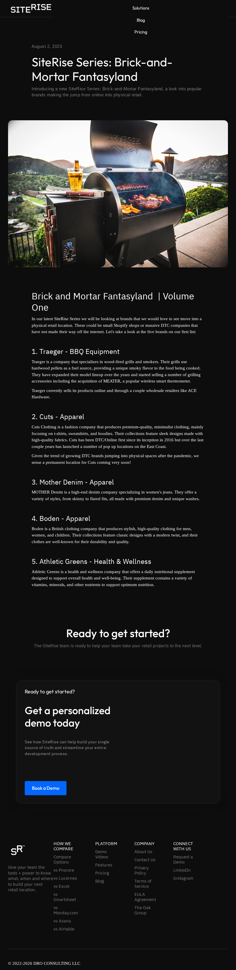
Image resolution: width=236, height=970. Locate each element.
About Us (143, 851)
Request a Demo (183, 859)
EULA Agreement (145, 897)
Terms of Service (142, 884)
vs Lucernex (65, 878)
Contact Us (144, 859)
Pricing (140, 32)
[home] (31, 8)
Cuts (46, 416)
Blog (141, 20)
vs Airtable (64, 929)
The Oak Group (142, 910)
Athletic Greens (63, 561)
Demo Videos (101, 854)
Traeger (51, 351)
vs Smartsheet (65, 897)
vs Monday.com (66, 910)
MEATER (111, 381)
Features (103, 865)
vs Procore (64, 870)
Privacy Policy (141, 870)
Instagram (183, 878)
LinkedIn (182, 870)
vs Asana (62, 921)
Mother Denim (61, 482)
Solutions (140, 8)
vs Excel (61, 886)
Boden (49, 518)
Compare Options (62, 859)
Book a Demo (45, 788)
